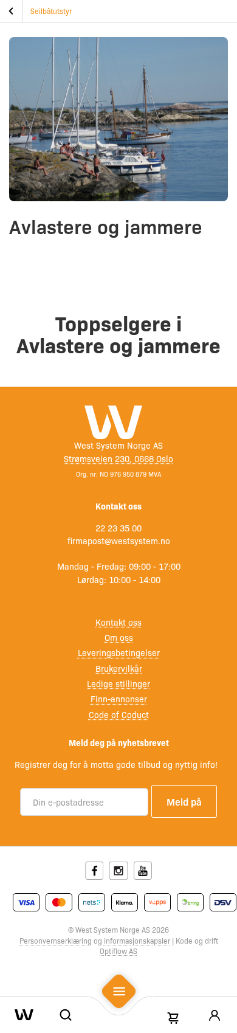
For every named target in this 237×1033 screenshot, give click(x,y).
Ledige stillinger (118, 683)
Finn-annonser (119, 698)
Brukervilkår (118, 668)
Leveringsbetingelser (119, 652)
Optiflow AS (118, 951)
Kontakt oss (118, 622)
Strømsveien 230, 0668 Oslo (118, 458)
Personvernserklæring (55, 940)
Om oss (119, 637)
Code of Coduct (119, 714)
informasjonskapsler (137, 940)
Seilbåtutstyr (51, 11)
